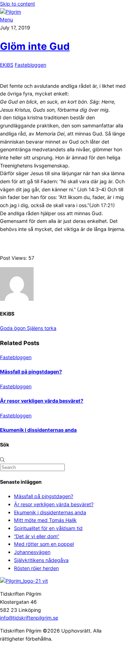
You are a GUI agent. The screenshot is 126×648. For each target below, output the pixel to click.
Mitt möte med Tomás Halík (45, 520)
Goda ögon (13, 328)
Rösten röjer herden (36, 568)
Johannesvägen (32, 552)
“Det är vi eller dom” (36, 536)
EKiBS (6, 65)
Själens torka (41, 328)
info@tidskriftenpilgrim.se (29, 618)
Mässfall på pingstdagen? (31, 372)
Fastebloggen (30, 65)
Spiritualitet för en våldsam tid (48, 528)
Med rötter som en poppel (44, 544)
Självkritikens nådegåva (41, 560)
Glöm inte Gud (35, 46)
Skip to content (17, 4)
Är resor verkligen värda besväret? (41, 401)
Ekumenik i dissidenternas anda (38, 430)
